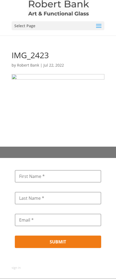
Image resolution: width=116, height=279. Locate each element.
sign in (16, 268)
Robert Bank (28, 65)
